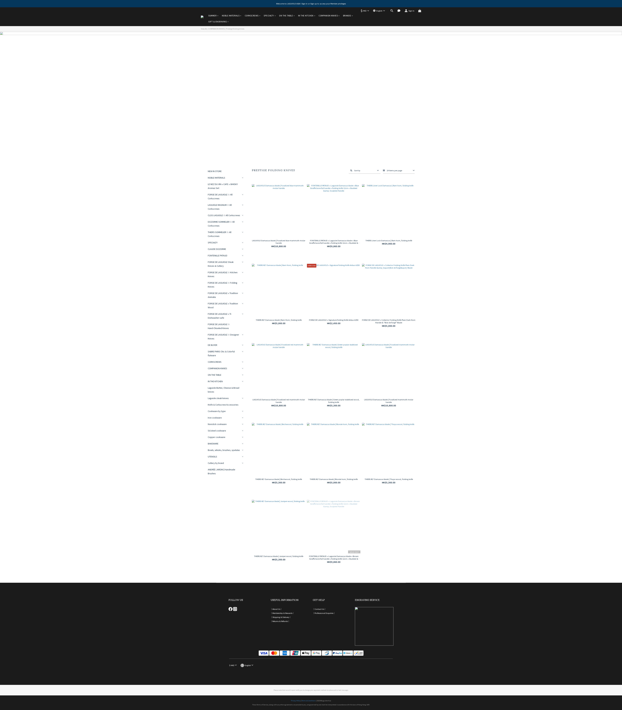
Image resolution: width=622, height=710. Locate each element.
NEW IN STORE (215, 171)
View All (204, 29)
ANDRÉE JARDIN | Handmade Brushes (221, 471)
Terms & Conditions (309, 700)
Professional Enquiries (324, 613)
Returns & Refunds (280, 621)
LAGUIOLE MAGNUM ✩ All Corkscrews (220, 206)
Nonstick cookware (217, 424)
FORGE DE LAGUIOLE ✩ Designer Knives (223, 336)
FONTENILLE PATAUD (217, 255)
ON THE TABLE (286, 15)
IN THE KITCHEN (305, 15)
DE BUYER (212, 344)
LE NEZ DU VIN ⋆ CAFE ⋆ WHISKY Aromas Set (223, 186)
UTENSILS (212, 456)
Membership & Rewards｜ (283, 613)
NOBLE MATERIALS (231, 15)
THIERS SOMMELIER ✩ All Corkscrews (219, 234)
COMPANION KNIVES (328, 15)
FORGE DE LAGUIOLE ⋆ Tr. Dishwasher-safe (220, 315)
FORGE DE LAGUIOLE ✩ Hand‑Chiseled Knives (219, 326)
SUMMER (212, 15)
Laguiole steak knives (218, 398)
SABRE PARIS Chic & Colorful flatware (221, 353)
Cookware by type (217, 411)
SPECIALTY (269, 15)
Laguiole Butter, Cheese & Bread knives (223, 389)
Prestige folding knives (235, 29)
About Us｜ (277, 609)
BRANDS (347, 15)
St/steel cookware (217, 430)
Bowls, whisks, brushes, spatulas (224, 450)
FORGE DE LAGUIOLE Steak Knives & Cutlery (221, 263)
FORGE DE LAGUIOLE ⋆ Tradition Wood (223, 305)
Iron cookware (215, 417)
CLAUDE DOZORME (217, 249)
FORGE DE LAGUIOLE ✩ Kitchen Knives (222, 274)
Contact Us (319, 609)
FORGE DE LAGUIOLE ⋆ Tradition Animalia (223, 295)
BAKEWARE (213, 443)
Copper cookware (216, 437)
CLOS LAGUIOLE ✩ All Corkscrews (224, 215)
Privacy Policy (296, 700)
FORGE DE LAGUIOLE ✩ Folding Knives (222, 284)
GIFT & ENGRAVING (217, 21)
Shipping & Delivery (280, 617)
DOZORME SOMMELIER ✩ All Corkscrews (221, 223)
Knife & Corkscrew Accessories (223, 404)
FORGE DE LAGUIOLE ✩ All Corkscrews (220, 196)
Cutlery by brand (216, 463)
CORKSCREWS (252, 15)
